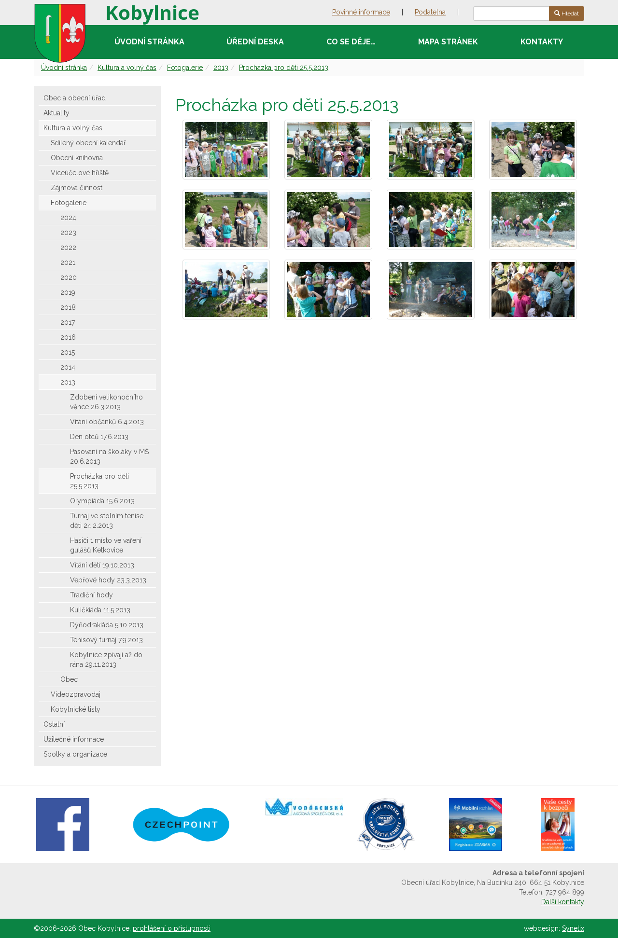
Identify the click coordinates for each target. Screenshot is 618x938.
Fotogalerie (185, 67)
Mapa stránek (448, 41)
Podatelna (430, 12)
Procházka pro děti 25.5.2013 (283, 67)
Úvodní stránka (149, 41)
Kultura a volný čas (127, 67)
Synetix (573, 928)
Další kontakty (562, 902)
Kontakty (541, 41)
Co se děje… (351, 41)
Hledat (569, 13)
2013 (220, 67)
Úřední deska (255, 41)
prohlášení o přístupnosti (172, 928)
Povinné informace (361, 12)
